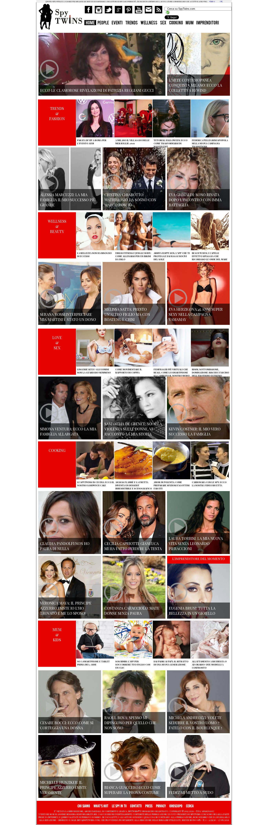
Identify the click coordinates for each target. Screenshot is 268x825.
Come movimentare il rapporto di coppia (128, 371)
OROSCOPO (175, 806)
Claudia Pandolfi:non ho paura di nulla (64, 546)
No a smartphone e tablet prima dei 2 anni (93, 663)
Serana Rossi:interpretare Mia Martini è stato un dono (68, 317)
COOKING (176, 23)
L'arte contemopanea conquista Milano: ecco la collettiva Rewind (195, 85)
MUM (189, 23)
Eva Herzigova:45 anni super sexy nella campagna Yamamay (196, 314)
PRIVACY (161, 806)
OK (221, 1)
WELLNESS (148, 23)
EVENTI (117, 23)
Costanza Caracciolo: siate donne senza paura (131, 610)
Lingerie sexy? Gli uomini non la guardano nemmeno (94, 371)
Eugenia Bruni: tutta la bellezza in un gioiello (192, 610)
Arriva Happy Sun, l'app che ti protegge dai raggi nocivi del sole (172, 256)
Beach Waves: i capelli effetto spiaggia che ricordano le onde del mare (209, 256)
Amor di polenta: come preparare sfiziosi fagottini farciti (172, 485)
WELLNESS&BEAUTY (57, 226)
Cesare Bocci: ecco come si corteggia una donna (66, 725)
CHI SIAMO (83, 806)
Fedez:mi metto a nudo (191, 792)
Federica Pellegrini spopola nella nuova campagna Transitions (210, 143)
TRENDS (131, 23)
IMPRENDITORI (207, 23)
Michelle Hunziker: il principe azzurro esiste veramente (63, 787)
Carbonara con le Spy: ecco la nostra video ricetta (209, 484)
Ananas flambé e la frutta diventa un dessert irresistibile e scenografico (133, 485)
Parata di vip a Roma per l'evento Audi (91, 142)
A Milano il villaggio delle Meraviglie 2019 (132, 142)
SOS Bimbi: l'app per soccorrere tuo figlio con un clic (132, 664)
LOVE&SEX (57, 342)
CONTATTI (136, 806)
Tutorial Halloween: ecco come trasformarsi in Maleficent (170, 143)
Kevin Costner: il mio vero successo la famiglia (195, 431)
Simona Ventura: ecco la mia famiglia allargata (68, 431)
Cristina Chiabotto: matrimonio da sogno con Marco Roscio (130, 199)
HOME (90, 23)
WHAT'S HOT (101, 806)
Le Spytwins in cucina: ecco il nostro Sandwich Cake (95, 484)
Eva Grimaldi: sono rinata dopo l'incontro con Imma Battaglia (195, 199)
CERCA (190, 806)
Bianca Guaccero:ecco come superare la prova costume (132, 790)
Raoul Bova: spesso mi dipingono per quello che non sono (130, 722)
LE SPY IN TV (119, 806)
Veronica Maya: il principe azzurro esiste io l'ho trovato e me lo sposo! (65, 608)
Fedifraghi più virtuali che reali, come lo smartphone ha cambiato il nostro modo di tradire (172, 374)
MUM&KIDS (57, 634)
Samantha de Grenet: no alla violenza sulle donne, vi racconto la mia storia (133, 428)
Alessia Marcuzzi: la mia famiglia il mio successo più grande (68, 199)
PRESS (148, 806)
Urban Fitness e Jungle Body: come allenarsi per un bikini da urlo (133, 256)
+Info (212, 1)
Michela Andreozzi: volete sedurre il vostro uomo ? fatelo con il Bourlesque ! (195, 722)
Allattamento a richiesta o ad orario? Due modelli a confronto (209, 664)
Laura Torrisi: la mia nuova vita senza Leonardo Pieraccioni (196, 543)
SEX (163, 23)
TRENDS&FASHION (57, 113)
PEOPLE (103, 23)
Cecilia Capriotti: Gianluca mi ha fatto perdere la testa (133, 546)
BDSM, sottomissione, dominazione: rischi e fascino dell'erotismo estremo (210, 372)
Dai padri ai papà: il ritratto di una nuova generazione (171, 663)
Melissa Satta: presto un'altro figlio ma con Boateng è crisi (127, 314)
